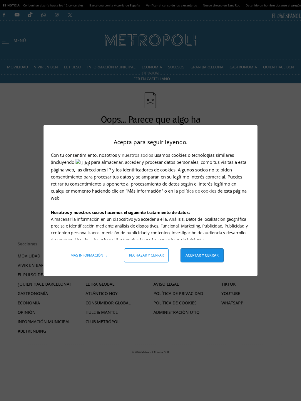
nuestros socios (137, 155)
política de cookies (198, 191)
